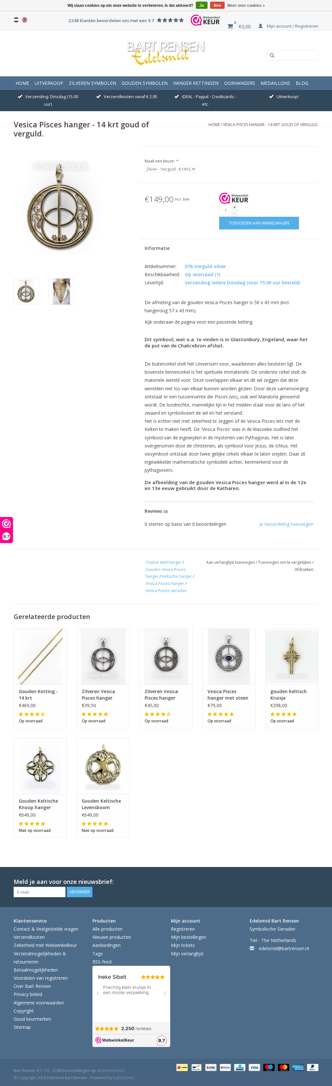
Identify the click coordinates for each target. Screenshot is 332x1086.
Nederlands (16, 19)
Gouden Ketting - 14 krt (38, 694)
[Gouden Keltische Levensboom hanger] (103, 766)
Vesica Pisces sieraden (166, 590)
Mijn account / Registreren (292, 26)
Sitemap (22, 1027)
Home (22, 83)
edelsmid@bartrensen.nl (284, 948)
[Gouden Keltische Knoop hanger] (40, 766)
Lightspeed (123, 1077)
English (24, 19)
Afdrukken (304, 569)
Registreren (183, 929)
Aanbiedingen (106, 945)
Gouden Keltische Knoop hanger (38, 804)
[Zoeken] (270, 55)
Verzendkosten (29, 937)
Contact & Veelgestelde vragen (46, 929)
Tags (97, 953)
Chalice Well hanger (164, 562)
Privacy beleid (28, 994)
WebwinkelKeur (111, 1070)
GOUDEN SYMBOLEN (145, 83)
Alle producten (107, 929)
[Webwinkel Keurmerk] (205, 20)
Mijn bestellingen (188, 937)
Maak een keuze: (161, 161)
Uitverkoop (49, 83)
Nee (217, 5)
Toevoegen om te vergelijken (285, 562)
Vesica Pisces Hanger (165, 583)
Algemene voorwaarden (39, 1003)
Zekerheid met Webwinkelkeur (45, 945)
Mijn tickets (183, 945)
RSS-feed (102, 962)
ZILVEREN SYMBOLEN (92, 83)
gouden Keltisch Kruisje (288, 694)
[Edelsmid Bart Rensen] (166, 53)
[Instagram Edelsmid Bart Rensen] (313, 882)
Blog (302, 83)
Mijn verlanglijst (187, 953)
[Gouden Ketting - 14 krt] (40, 656)
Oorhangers (239, 83)
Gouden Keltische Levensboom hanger (101, 804)
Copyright (24, 1011)
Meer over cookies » (246, 5)
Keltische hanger (177, 576)
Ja (201, 5)
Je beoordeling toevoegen (286, 524)
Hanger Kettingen (196, 83)
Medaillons (275, 83)
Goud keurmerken (32, 1019)
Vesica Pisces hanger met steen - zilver (228, 694)
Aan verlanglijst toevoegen (231, 562)
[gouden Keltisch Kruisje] (291, 656)
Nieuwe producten (111, 937)
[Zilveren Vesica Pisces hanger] (103, 656)
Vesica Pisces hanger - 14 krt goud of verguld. (270, 124)
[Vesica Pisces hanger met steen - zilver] (228, 656)
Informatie (157, 248)
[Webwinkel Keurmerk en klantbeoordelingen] (233, 198)
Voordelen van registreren (41, 978)
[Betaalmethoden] (181, 1067)
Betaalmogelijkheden (36, 970)
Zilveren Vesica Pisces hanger (98, 694)
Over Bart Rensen (32, 986)
